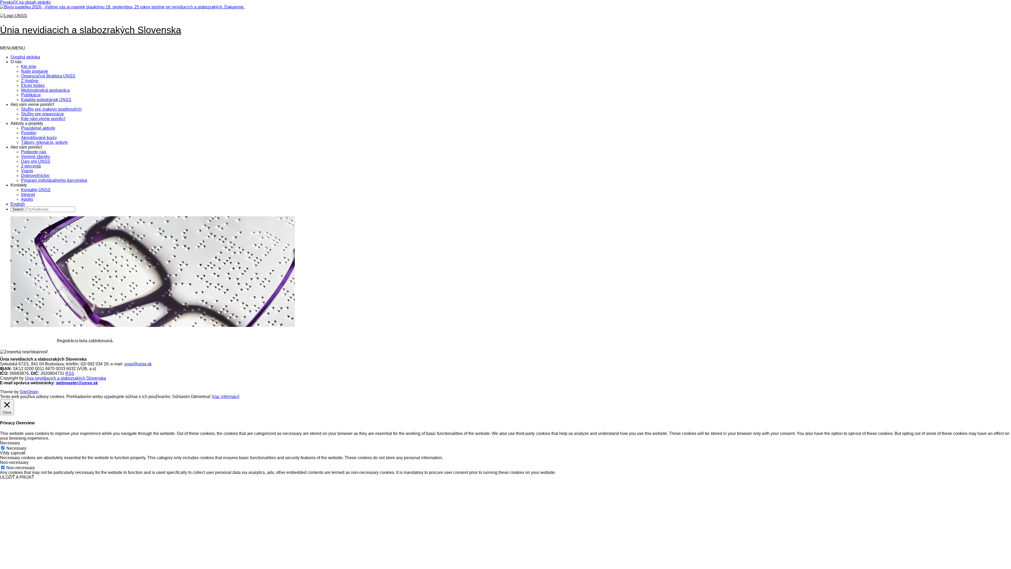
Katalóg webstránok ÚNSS (46, 99)
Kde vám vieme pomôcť (43, 118)
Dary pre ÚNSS (35, 161)
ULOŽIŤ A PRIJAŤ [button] (17, 477)
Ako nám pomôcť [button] (26, 147)
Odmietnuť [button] (201, 396)
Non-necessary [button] (14, 462)
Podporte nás (33, 152)
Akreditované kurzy (39, 137)
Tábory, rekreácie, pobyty (44, 142)
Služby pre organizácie (42, 114)
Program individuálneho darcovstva (54, 180)
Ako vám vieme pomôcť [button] (32, 104)
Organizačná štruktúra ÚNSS (48, 76)
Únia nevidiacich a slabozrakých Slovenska (65, 378)
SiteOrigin (29, 392)
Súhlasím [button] (181, 396)
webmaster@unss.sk (77, 383)
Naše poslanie (34, 71)
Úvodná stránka (25, 57)
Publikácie (31, 95)
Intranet (28, 194)
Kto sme (28, 66)
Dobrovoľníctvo (35, 175)
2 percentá (31, 166)
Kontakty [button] (19, 185)
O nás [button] (16, 62)
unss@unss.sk (138, 364)
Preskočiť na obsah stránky (25, 2)
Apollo (27, 199)
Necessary (16, 448)
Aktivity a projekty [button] (27, 123)
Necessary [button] (10, 443)
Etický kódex (33, 85)
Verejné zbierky (35, 156)
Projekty (28, 133)
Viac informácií (225, 396)
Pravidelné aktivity (38, 128)
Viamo (27, 171)
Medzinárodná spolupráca (45, 90)
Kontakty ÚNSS (36, 190)
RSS (69, 373)
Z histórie (29, 81)
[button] (12, 48)
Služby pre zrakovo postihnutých (51, 109)
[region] (505, 272)
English (18, 204)
